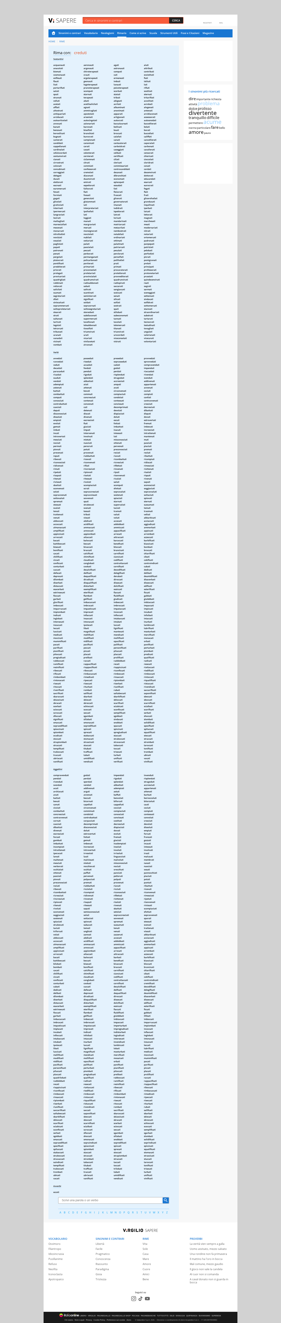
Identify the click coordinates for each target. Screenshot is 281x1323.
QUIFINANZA (191, 1316)
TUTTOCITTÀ (162, 1316)
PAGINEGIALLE (103, 1316)
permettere (196, 123)
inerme (193, 127)
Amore (147, 1264)
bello (222, 128)
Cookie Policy (99, 1320)
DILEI (172, 1316)
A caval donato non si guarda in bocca (209, 1280)
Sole (145, 1249)
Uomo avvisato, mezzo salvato (208, 1249)
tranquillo (197, 117)
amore (196, 132)
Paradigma (102, 1269)
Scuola (153, 33)
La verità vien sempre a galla (207, 1244)
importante (203, 99)
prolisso (205, 108)
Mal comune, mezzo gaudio (206, 1264)
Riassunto (102, 1264)
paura (207, 132)
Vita (145, 1244)
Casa (145, 1254)
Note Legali (79, 1320)
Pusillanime (55, 1259)
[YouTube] (147, 1298)
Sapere (66, 20)
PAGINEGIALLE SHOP (121, 1316)
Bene (146, 1279)
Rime (62, 41)
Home (53, 33)
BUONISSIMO (204, 1316)
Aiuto (129, 1320)
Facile (99, 1249)
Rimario (121, 33)
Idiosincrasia (56, 1254)
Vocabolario (91, 33)
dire (192, 98)
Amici (146, 1274)
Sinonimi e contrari (70, 33)
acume (212, 122)
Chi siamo (69, 1320)
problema (209, 103)
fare (215, 127)
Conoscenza (103, 1259)
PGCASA (136, 1316)
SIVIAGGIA (180, 1316)
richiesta (216, 99)
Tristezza (101, 1279)
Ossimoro (54, 1244)
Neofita (52, 1269)
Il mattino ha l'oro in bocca (206, 1259)
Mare (146, 1259)
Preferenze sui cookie (116, 1320)
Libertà (100, 1244)
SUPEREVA (216, 1316)
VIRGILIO (92, 1316)
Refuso (52, 1264)
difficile (213, 117)
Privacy (89, 1320)
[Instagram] (133, 1298)
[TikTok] (140, 1298)
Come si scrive (138, 33)
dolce (193, 108)
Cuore (146, 1269)
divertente (203, 113)
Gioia (99, 1274)
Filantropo (54, 1249)
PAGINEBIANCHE (148, 1316)
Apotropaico (56, 1279)
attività (193, 104)
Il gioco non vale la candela (206, 1269)
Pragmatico (103, 1254)
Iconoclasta (55, 1274)
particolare (204, 128)
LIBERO (83, 1316)
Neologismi (107, 33)
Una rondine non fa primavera (208, 1254)
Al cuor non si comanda (204, 1274)
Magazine (208, 33)
